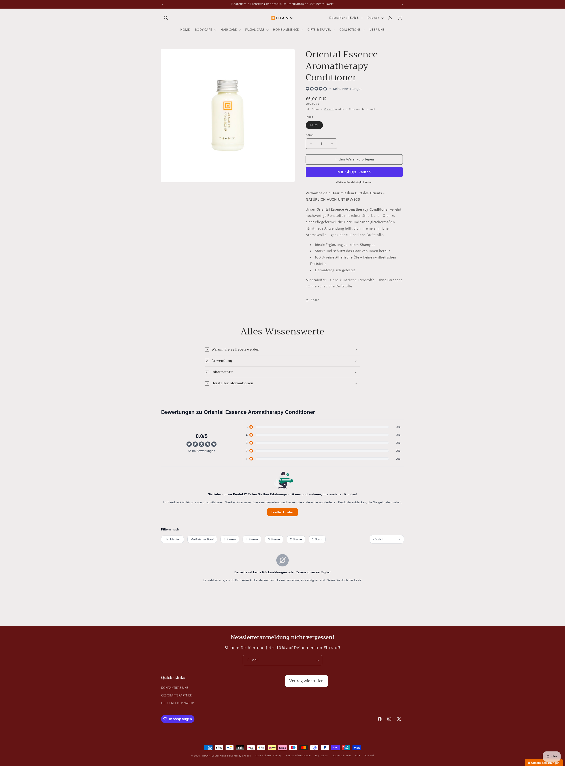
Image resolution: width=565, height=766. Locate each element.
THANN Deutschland (214, 756)
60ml (314, 125)
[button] (166, 18)
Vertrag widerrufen (306, 681)
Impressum (321, 755)
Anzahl (310, 134)
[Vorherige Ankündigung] (163, 4)
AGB (357, 755)
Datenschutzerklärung (268, 755)
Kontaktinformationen (298, 755)
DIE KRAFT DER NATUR (177, 703)
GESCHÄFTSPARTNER (176, 695)
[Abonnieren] (317, 660)
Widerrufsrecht (342, 755)
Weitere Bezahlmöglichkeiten (354, 182)
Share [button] (315, 300)
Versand (329, 109)
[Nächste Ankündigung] (402, 4)
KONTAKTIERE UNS (175, 688)
